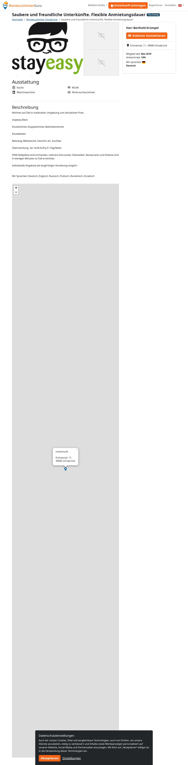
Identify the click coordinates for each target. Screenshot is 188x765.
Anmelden (170, 5)
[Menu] (181, 5)
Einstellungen (71, 758)
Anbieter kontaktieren (148, 35)
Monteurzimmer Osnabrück (42, 19)
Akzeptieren (50, 758)
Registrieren (155, 5)
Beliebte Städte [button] (96, 5)
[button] (65, 469)
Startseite (17, 19)
